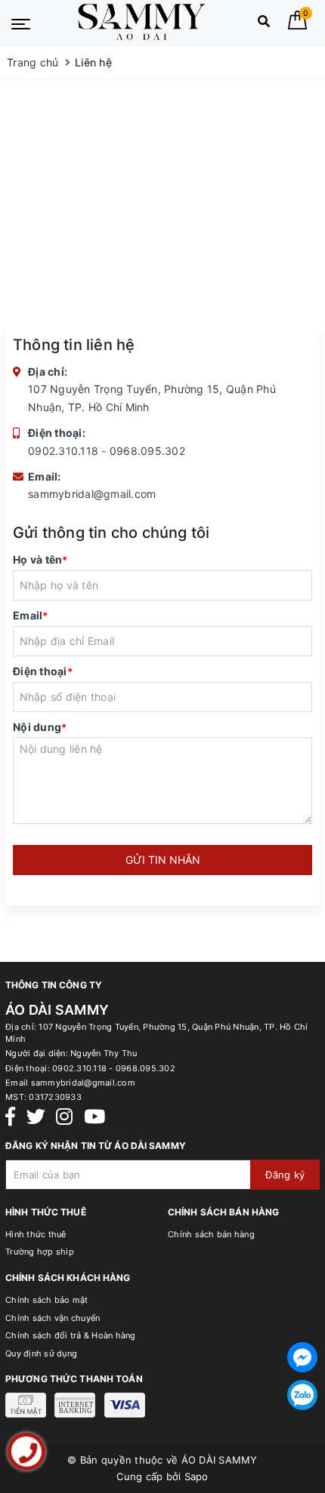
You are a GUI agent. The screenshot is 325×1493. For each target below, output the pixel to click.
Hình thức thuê (36, 1234)
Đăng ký (285, 1175)
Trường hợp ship (39, 1251)
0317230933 (55, 1097)
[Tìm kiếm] (263, 24)
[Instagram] (64, 1117)
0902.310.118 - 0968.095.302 (106, 450)
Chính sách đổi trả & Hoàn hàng (70, 1335)
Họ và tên (40, 559)
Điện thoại (43, 671)
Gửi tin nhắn (162, 859)
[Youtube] (94, 1117)
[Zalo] (302, 1395)
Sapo (196, 1476)
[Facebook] (10, 1117)
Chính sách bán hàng (211, 1234)
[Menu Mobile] (21, 22)
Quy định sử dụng (41, 1353)
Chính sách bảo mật (46, 1300)
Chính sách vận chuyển (52, 1318)
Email (30, 615)
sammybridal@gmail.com (92, 493)
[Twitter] (35, 1117)
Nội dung (40, 726)
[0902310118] (26, 1451)
